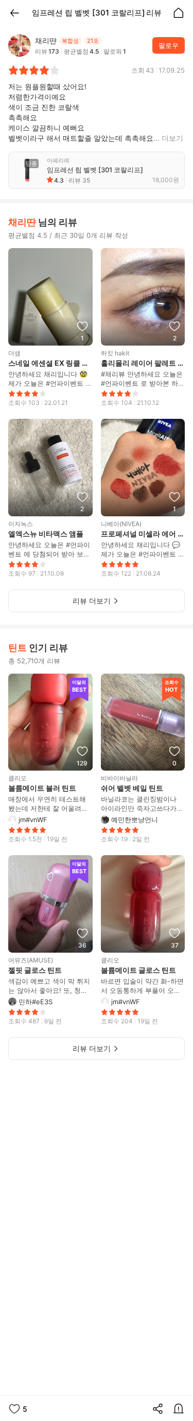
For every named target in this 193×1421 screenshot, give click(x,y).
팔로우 (169, 45)
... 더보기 (168, 138)
